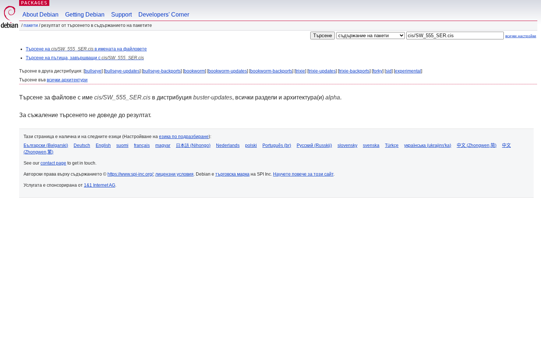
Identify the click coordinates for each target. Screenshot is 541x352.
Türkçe (392, 145)
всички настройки (520, 36)
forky (377, 71)
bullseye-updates (122, 71)
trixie (300, 71)
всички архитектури (67, 79)
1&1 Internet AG (99, 185)
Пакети (31, 25)
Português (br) (276, 145)
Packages (34, 3)
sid (389, 71)
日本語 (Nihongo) (193, 145)
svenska (371, 145)
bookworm (194, 71)
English (103, 145)
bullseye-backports (162, 71)
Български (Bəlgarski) (46, 145)
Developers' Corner (163, 14)
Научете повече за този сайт (303, 174)
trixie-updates (322, 71)
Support (121, 14)
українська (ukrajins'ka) (427, 145)
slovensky (347, 145)
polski (251, 145)
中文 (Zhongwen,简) (476, 145)
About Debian (40, 14)
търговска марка (232, 174)
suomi (122, 145)
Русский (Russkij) (314, 145)
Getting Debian (85, 14)
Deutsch (82, 145)
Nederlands (228, 145)
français (142, 145)
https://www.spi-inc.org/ (130, 174)
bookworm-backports (271, 71)
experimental (408, 71)
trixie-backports (354, 71)
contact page (53, 163)
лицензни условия (174, 174)
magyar (162, 145)
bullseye (93, 71)
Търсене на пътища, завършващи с (85, 57)
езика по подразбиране (184, 136)
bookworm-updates (227, 71)
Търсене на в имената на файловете (86, 49)
